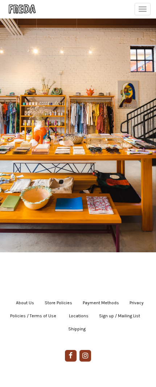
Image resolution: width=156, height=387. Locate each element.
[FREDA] (19, 9)
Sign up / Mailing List (119, 315)
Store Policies (58, 302)
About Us (25, 302)
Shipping (77, 328)
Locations (79, 315)
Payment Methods (101, 302)
